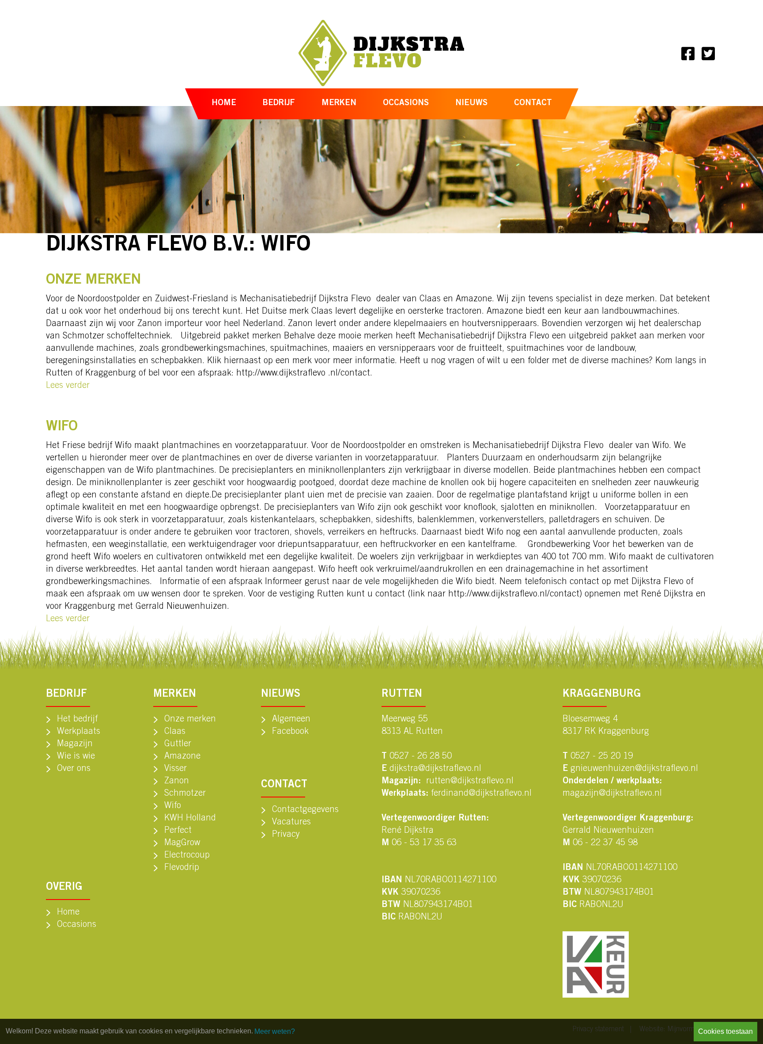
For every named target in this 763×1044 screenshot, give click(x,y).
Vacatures (291, 822)
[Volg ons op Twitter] (708, 53)
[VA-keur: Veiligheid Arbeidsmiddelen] (596, 964)
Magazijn (75, 744)
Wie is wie (76, 756)
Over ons (74, 769)
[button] (279, 104)
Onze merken (190, 719)
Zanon (176, 781)
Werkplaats (78, 732)
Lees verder (68, 386)
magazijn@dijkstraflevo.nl (612, 794)
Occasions (406, 103)
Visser (175, 769)
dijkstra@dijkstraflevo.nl (435, 769)
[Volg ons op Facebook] (688, 53)
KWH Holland (190, 818)
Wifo (172, 806)
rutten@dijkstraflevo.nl (470, 781)
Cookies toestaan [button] (725, 1031)
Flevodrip (181, 868)
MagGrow (182, 843)
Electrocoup (187, 855)
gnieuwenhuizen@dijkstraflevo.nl (634, 769)
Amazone (182, 756)
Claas (174, 732)
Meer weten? (274, 1031)
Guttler (177, 744)
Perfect (178, 831)
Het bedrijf (77, 719)
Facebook (290, 732)
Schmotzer (185, 794)
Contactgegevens (305, 810)
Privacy (286, 835)
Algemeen (291, 719)
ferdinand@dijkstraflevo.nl (481, 794)
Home (224, 103)
